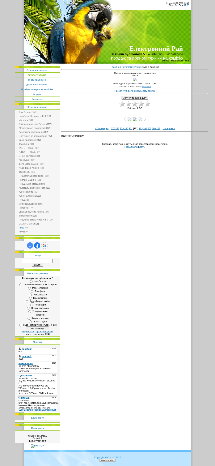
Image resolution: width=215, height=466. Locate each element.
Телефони (24, 144)
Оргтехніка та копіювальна (33, 136)
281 (130, 128)
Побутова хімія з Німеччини (33, 219)
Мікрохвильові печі (29, 203)
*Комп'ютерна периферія (32, 128)
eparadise (146, 87)
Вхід (187, 60)
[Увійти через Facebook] (37, 245)
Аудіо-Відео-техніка (29, 168)
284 (145, 128)
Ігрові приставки (27, 140)
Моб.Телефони (40, 288)
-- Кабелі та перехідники (31, 176)
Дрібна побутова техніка (31, 211)
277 (113, 128)
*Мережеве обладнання (31, 132)
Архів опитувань (44, 331)
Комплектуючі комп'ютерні (33, 124)
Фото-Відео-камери (29, 164)
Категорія (127, 67)
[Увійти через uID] (30, 245)
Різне (21, 227)
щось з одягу (40, 321)
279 (122, 128)
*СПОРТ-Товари (27, 152)
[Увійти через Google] (44, 245)
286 (154, 128)
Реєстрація (177, 60)
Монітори (23, 120)
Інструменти (25, 215)
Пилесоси (24, 207)
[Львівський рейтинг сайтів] (37, 445)
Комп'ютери (25, 112)
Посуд (22, 199)
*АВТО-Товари (26, 148)
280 (126, 128)
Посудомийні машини (30, 184)
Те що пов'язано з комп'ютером (40, 284)
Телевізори (24, 172)
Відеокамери (40, 298)
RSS (187, 5)
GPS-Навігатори (27, 156)
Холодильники (39, 311)
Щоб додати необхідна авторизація (37, 410)
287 (158, 128)
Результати (28, 331)
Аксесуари (24, 160)
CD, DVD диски (27, 223)
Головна (165, 60)
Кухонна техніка (27, 195)
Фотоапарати (40, 294)
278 (117, 128)
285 (149, 128)
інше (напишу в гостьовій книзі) (40, 325)
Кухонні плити (26, 192)
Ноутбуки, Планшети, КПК (32, 116)
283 (141, 128)
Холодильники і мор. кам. (32, 188)
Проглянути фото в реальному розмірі (134, 91)
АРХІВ (22, 231)
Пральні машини (27, 180)
